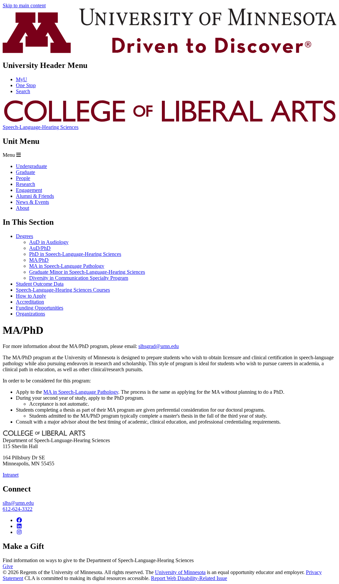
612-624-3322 (17, 509)
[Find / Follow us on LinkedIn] (19, 526)
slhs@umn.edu (18, 503)
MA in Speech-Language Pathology (80, 392)
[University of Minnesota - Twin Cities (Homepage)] (169, 51)
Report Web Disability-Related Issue (189, 578)
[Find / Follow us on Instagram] (19, 532)
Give (8, 566)
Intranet (11, 475)
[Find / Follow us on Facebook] (19, 520)
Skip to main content (24, 5)
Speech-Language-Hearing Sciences (40, 127)
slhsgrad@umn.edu (158, 346)
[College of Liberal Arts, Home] (169, 121)
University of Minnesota (180, 572)
